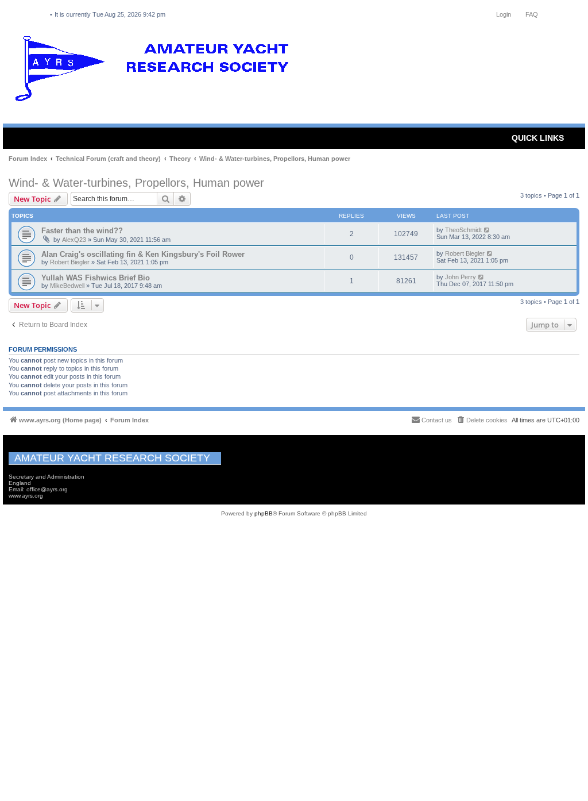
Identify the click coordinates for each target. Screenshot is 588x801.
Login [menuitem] (503, 14)
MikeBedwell (67, 285)
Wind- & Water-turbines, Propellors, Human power (136, 182)
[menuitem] (482, 420)
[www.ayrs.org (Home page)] (155, 71)
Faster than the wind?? (82, 230)
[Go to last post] (487, 229)
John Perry (460, 277)
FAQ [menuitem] (531, 14)
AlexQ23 (74, 239)
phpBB (263, 513)
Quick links (538, 138)
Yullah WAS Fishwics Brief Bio (95, 278)
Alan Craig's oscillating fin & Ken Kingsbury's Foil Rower (143, 254)
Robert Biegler (70, 262)
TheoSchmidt (463, 229)
